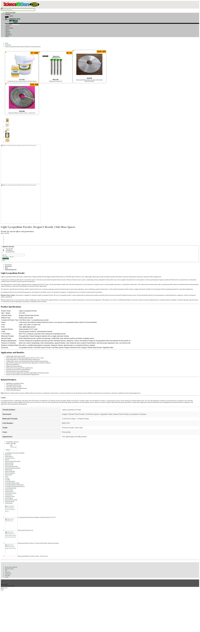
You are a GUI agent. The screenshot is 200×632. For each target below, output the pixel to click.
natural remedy (9, 491)
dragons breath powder (11, 466)
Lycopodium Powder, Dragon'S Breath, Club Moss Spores (21, 81)
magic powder (9, 489)
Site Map (7, 575)
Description (8, 264)
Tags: (6, 268)
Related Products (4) (10, 269)
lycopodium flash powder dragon (14, 484)
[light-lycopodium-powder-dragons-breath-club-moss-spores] (20, 183)
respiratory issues (10, 496)
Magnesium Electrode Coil (55, 81)
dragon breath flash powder (12, 461)
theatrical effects (9, 501)
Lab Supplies (9, 28)
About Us (7, 572)
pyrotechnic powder (10, 493)
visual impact (9, 503)
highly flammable (10, 471)
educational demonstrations (13, 468)
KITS (7, 36)
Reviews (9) (8, 266)
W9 (6, 570)
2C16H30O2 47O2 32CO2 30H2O (14, 453)
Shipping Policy (9, 568)
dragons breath (9, 464)
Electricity (8, 34)
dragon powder (9, 463)
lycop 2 (7, 478)
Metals (7, 26)
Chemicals (8, 24)
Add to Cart (5, 258)
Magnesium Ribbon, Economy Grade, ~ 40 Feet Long (22, 113)
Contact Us (8, 573)
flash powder (8, 469)
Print (3, 260)
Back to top (4, 587)
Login (6, 577)
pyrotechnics (8, 494)
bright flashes (9, 456)
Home (7, 17)
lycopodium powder (10, 488)
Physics (7, 31)
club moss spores (9, 458)
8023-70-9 (8, 454)
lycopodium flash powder (12, 483)
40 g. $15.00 (9, 249)
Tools (7, 29)
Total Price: (8, 257)
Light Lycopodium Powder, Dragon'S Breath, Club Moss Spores (23, 46)
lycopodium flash (10, 481)
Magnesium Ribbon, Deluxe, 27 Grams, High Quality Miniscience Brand (89, 80)
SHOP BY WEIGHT (8, 246)
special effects (9, 498)
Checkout (15, 21)
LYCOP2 (7, 479)
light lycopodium (10, 473)
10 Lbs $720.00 (10, 252)
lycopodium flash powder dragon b (15, 486)
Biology (7, 33)
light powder (8, 474)
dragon (7, 459)
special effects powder (11, 499)
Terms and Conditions (11, 567)
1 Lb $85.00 (9, 250)
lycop (6, 476)
